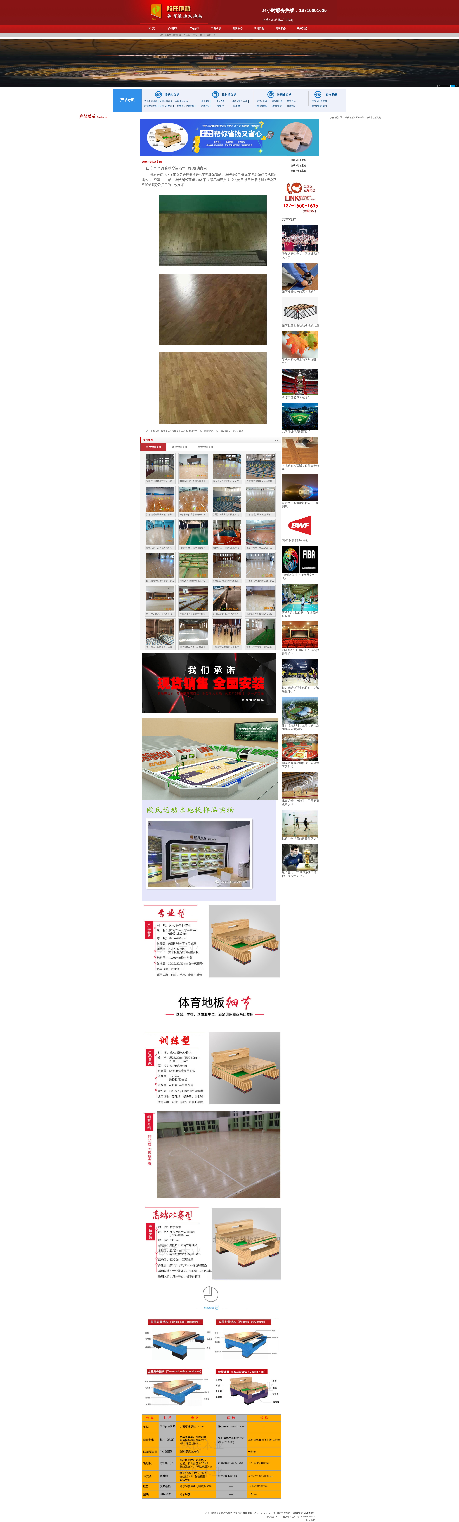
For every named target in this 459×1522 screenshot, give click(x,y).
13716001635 (313, 10)
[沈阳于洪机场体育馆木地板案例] (160, 466)
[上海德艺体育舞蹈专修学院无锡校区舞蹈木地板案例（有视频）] (227, 632)
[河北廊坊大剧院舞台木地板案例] (160, 632)
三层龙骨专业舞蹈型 (184, 106)
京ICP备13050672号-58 (303, 1516)
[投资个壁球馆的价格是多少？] (300, 822)
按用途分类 (284, 94)
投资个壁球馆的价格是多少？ (300, 838)
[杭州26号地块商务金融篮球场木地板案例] (193, 565)
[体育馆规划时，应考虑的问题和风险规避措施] (300, 709)
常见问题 (259, 28)
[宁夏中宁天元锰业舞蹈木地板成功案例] (260, 632)
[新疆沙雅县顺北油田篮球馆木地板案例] (227, 499)
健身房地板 (277, 106)
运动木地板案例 (373, 117)
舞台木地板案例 (319, 106)
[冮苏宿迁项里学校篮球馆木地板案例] (260, 499)
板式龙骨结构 (150, 106)
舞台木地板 (262, 106)
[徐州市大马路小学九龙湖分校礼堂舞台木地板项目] (160, 598)
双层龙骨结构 (150, 101)
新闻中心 (238, 28)
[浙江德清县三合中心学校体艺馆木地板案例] (193, 632)
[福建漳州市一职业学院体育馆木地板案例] (260, 532)
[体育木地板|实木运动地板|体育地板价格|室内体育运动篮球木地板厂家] (174, 11)
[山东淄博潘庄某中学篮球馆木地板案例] (160, 565)
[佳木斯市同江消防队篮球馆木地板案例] (260, 565)
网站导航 (310, 1520)
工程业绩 (216, 28)
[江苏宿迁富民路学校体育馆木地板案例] (160, 499)
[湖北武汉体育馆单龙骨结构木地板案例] (193, 532)
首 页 (151, 28)
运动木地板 (270, 19)
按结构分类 (172, 94)
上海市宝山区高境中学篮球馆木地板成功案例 (171, 431)
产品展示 (195, 28)
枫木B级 (220, 101)
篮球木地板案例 (319, 101)
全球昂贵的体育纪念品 (296, 397)
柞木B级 (220, 106)
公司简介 (173, 28)
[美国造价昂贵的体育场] (300, 415)
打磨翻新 (291, 106)
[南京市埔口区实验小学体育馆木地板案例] (227, 466)
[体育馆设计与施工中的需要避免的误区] (300, 785)
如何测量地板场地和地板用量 (300, 325)
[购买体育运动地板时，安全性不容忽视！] (300, 747)
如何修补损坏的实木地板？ (299, 291)
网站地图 (270, 1516)
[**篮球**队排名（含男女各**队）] (300, 559)
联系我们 (302, 28)
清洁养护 (291, 101)
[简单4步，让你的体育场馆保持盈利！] (300, 597)
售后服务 (281, 28)
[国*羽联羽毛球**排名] (300, 525)
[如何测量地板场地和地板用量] (300, 310)
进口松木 (236, 106)
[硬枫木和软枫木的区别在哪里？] (300, 344)
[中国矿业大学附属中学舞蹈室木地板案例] (193, 598)
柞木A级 (205, 106)
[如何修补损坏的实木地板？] (300, 275)
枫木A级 (205, 101)
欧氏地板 (349, 117)
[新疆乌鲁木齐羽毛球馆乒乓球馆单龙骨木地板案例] (160, 532)
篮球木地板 (262, 101)
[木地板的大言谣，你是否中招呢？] (300, 449)
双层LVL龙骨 (166, 106)
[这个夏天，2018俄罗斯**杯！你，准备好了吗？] (300, 857)
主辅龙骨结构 (181, 101)
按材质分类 (229, 94)
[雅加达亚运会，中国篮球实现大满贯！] (300, 238)
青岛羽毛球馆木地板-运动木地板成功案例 (223, 431)
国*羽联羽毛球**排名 (295, 540)
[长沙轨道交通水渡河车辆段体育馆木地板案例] (193, 499)
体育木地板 (298, 1513)
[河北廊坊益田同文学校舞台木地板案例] (227, 598)
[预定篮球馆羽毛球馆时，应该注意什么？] (300, 672)
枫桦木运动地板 (239, 101)
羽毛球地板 (277, 101)
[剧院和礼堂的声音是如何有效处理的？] (300, 634)
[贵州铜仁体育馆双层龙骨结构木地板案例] (227, 532)
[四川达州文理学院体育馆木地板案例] (193, 466)
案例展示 (331, 94)
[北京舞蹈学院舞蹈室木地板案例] (260, 598)
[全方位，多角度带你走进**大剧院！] (300, 487)
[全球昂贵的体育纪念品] (300, 381)
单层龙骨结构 (166, 101)
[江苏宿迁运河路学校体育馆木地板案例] (260, 466)
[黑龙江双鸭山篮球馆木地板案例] (227, 565)
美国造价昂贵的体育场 (296, 431)
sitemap (278, 1516)
